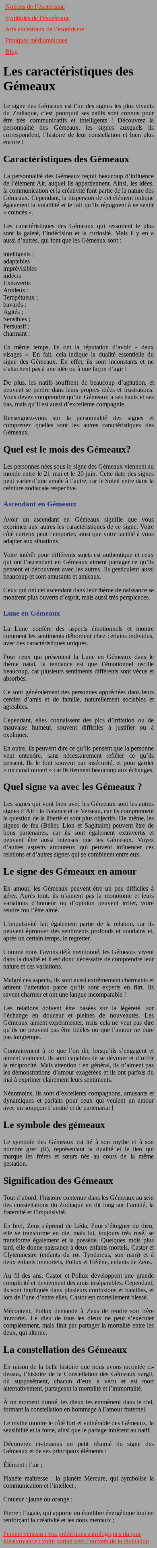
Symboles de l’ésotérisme (37, 17)
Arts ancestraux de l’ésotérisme (44, 29)
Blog (11, 51)
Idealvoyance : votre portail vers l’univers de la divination (76, 1541)
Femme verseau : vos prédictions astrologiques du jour (72, 1533)
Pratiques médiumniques (36, 40)
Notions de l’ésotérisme (35, 6)
